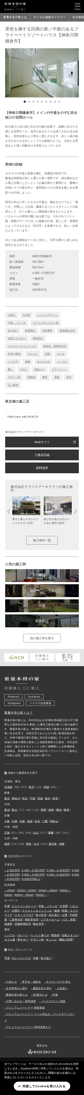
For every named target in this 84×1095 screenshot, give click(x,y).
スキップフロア (24, 915)
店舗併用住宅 (23, 923)
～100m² (9, 890)
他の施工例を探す (42, 638)
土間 (64, 915)
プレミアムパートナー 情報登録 (25, 1007)
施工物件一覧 (42, 540)
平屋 (42, 575)
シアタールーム (50, 919)
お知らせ (11, 981)
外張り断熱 (14, 353)
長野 (43, 809)
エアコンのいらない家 (46, 322)
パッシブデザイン (47, 315)
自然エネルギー (17, 338)
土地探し (62, 988)
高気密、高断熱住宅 (54, 346)
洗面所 (8, 923)
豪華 (44, 377)
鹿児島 (53, 843)
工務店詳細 (42, 455)
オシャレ (33, 353)
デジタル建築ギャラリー (49, 17)
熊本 (29, 843)
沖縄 (61, 843)
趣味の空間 (66, 939)
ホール (61, 353)
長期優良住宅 (67, 330)
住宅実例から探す (17, 988)
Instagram (14, 703)
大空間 (26, 315)
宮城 (46, 787)
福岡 (7, 843)
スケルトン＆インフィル (22, 346)
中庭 (42, 606)
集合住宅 (38, 923)
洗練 (27, 361)
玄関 (47, 353)
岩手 (31, 787)
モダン (24, 369)
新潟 (7, 809)
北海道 (8, 787)
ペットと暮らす (39, 935)
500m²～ (41, 895)
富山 (14, 809)
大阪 (7, 821)
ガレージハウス (42, 590)
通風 (56, 377)
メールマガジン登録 (53, 1001)
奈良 (37, 821)
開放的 (31, 377)
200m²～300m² (48, 890)
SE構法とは (40, 994)
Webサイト (42, 442)
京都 (22, 821)
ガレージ (22, 935)
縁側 (57, 910)
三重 (45, 821)
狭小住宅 (41, 915)
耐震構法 (30, 330)
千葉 (32, 798)
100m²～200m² (27, 890)
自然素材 (47, 330)
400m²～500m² (24, 895)
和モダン (22, 939)
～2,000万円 (12, 870)
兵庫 (14, 821)
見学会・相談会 (31, 981)
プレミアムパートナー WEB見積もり (28, 1027)
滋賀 (30, 821)
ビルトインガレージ (24, 906)
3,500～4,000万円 (33, 874)
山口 (36, 832)
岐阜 (51, 809)
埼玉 (25, 798)
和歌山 (54, 821)
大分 (36, 843)
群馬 (55, 798)
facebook (34, 696)
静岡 (66, 809)
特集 (55, 994)
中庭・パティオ (17, 322)
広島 (7, 832)
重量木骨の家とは (15, 17)
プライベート (59, 369)
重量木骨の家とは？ (18, 712)
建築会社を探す (42, 988)
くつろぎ (13, 361)
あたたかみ (43, 361)
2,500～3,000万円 (58, 870)
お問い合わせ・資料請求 (21, 1001)
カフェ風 (9, 939)
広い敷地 (13, 384)
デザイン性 (14, 377)
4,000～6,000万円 (58, 874)
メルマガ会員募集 (40, 703)
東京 (7, 798)
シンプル (62, 361)
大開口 (12, 315)
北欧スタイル (70, 935)
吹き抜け (13, 330)
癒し (10, 369)
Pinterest (13, 696)
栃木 (47, 798)
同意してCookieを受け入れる (44, 1086)
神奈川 (16, 798)
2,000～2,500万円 (33, 870)
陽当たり (39, 369)
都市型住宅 (32, 919)
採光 (69, 377)
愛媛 (51, 832)
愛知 (59, 809)
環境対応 (38, 338)
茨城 (40, 798)
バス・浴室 (68, 919)
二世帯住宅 (16, 919)
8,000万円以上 (31, 879)
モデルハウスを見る (58, 981)
